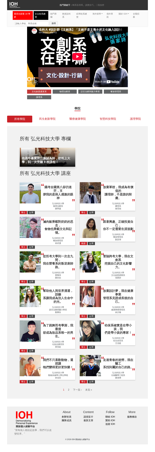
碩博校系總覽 (81, 15)
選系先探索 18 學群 (22, 15)
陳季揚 (58, 209)
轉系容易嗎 (77, 5)
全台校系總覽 (40, 15)
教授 (83, 243)
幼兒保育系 (118, 341)
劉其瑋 (118, 239)
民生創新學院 (47, 118)
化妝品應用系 (58, 344)
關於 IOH (123, 14)
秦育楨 (118, 209)
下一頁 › (77, 389)
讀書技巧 (89, 5)
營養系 (58, 275)
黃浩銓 (58, 347)
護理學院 (135, 118)
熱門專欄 (53, 15)
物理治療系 (64, 91)
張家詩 (118, 278)
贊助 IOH (110, 420)
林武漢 (58, 243)
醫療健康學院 (77, 118)
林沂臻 (118, 312)
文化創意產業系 (39, 91)
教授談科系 (66, 15)
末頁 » (88, 389)
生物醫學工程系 (118, 375)
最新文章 (88, 420)
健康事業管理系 (118, 310)
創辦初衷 (66, 416)
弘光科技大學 (58, 203)
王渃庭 (118, 343)
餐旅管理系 (115, 91)
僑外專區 (110, 15)
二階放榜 (100, 5)
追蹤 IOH (110, 424)
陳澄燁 (118, 378)
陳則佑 (58, 278)
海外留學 (96, 14)
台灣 (31, 212)
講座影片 (88, 416)
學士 (23, 212)
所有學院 (19, 119)
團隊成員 (66, 420)
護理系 (39, 97)
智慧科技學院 (108, 118)
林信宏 (58, 378)
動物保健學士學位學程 (58, 375)
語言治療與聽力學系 (90, 91)
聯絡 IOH (110, 416)
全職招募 (136, 15)
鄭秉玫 (58, 312)
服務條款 (132, 416)
